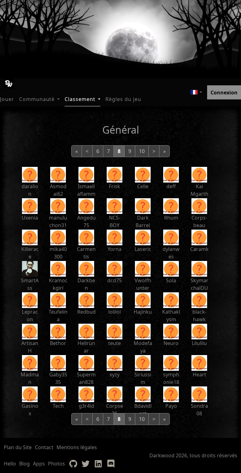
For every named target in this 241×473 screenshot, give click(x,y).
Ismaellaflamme (86, 194)
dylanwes (171, 253)
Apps (39, 463)
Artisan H (29, 347)
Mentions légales (76, 447)
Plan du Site (18, 447)
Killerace (30, 253)
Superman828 (86, 378)
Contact (44, 447)
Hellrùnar (86, 347)
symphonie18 (171, 378)
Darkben (86, 284)
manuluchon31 (58, 221)
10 (142, 151)
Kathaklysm (171, 315)
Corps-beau (199, 221)
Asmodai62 (58, 190)
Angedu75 (86, 221)
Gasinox (30, 409)
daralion (30, 190)
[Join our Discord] (111, 464)
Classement (80, 99)
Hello (10, 463)
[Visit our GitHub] (73, 464)
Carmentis (86, 253)
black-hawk (199, 315)
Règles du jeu (123, 99)
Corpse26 (114, 409)
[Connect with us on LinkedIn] (98, 464)
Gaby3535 (58, 378)
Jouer (7, 99)
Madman (30, 378)
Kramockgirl (58, 284)
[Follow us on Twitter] (86, 464)
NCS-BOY (114, 221)
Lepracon (30, 315)
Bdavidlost (143, 409)
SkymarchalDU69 (199, 288)
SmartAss (30, 284)
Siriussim (142, 378)
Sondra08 (199, 409)
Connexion (224, 92)
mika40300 (58, 253)
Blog (24, 463)
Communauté (37, 99)
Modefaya (143, 347)
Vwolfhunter (143, 284)
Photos (56, 463)
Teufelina (58, 315)
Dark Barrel (143, 221)
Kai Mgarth (199, 190)
